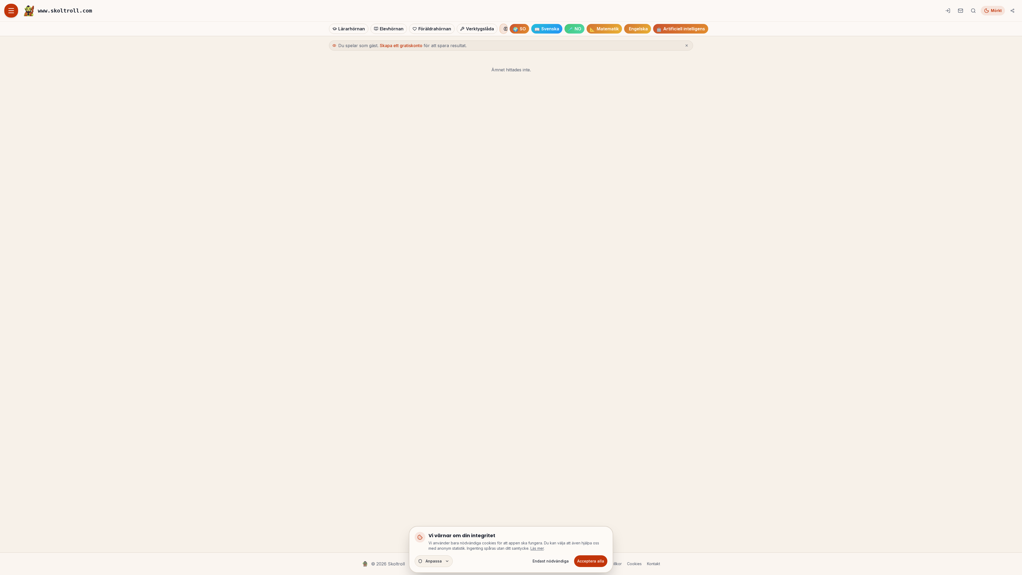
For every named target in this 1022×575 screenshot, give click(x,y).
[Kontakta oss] (960, 10)
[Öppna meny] (11, 11)
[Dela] (1012, 10)
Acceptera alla (590, 561)
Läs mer (537, 548)
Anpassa (434, 561)
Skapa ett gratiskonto (401, 45)
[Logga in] (947, 10)
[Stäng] (687, 45)
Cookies (634, 563)
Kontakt (653, 563)
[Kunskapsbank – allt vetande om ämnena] (504, 29)
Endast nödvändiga (551, 561)
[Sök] (973, 10)
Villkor (616, 563)
